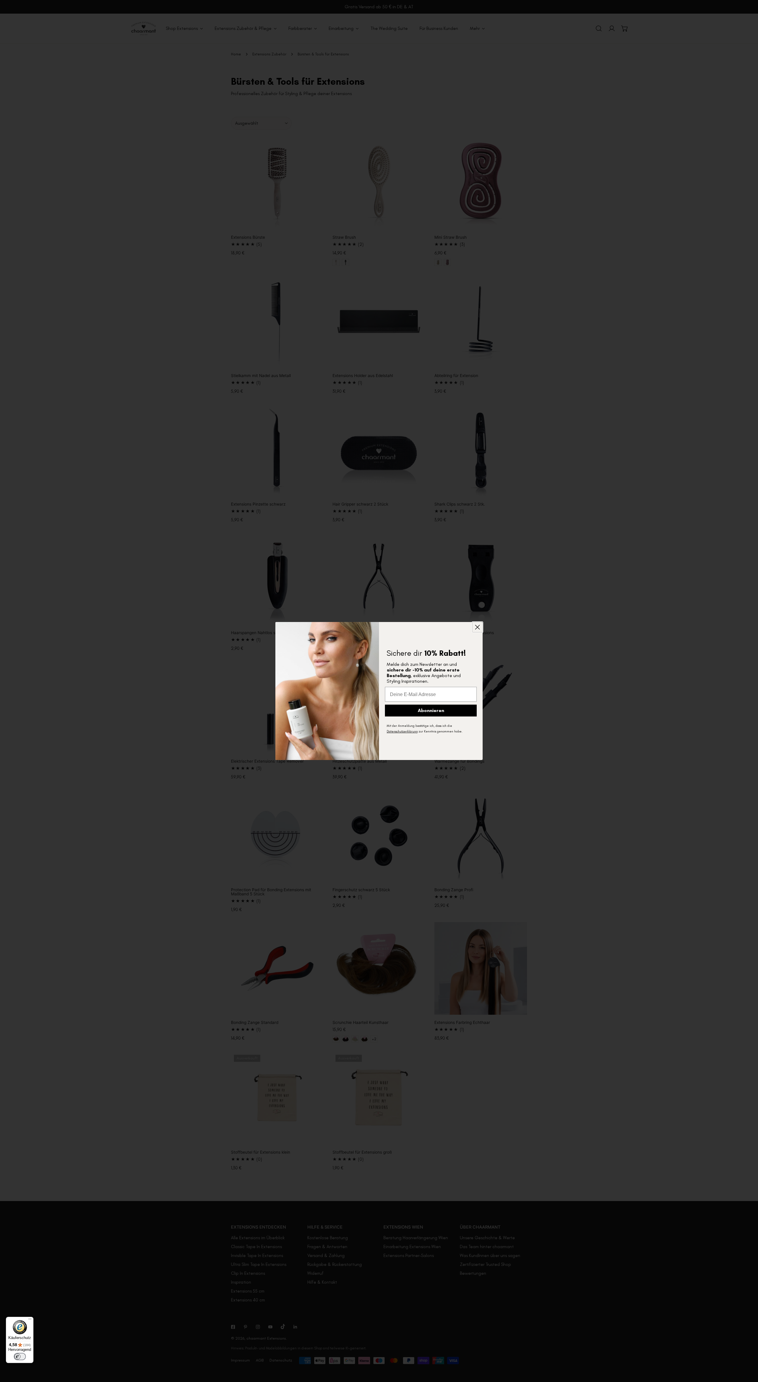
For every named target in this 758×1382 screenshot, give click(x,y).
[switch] (20, 1356)
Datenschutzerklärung (402, 731)
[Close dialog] (477, 627)
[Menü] (29, 1320)
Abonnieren (431, 710)
